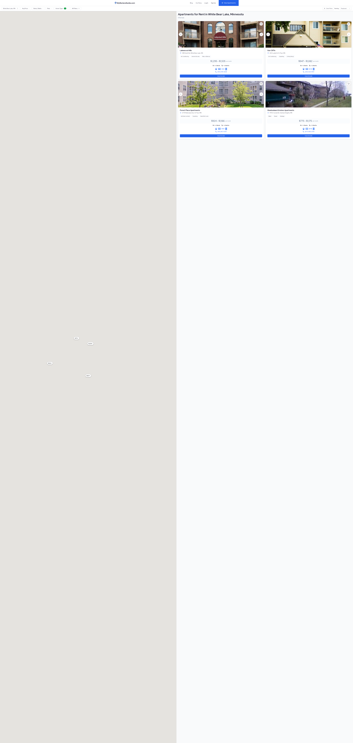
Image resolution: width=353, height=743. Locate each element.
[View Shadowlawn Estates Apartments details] (308, 94)
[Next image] (261, 34)
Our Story (199, 3)
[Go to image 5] (223, 46)
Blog (191, 3)
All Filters (74, 8)
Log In (206, 3)
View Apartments (230, 3)
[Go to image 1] (219, 46)
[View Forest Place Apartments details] (221, 94)
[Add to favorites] (261, 24)
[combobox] (10, 8)
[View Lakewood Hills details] (221, 34)
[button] (88, 375)
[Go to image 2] (220, 46)
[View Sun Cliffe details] (308, 34)
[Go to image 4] (222, 46)
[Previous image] (180, 34)
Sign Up (213, 3)
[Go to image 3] (221, 46)
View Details (221, 76)
